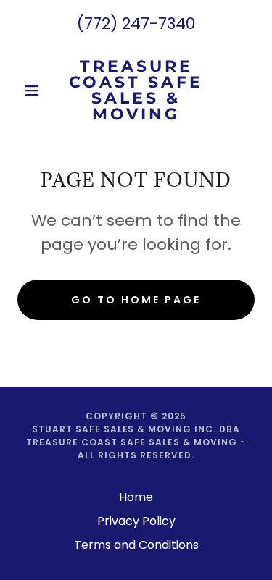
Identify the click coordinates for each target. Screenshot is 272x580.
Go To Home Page (136, 300)
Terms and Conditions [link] (136, 545)
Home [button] (136, 497)
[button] (35, 90)
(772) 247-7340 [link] (136, 23)
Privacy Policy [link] (136, 521)
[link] (136, 90)
